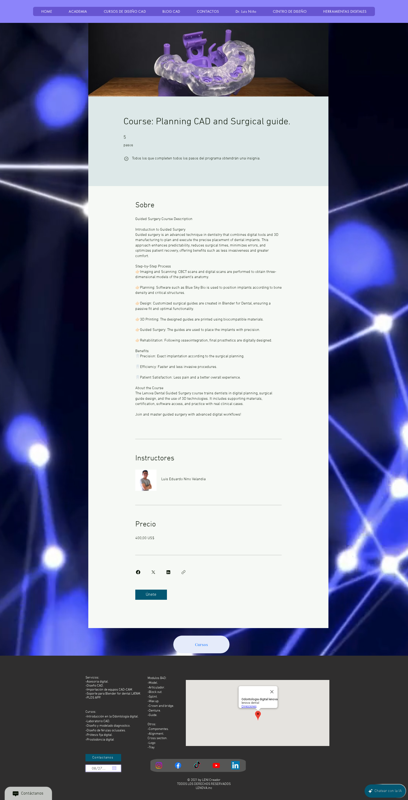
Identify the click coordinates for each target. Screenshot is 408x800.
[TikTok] (197, 765)
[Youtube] (216, 765)
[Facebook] (178, 765)
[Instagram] (159, 765)
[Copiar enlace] (183, 572)
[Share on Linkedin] (168, 572)
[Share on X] (153, 572)
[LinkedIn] (235, 765)
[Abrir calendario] (114, 768)
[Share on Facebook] (138, 572)
